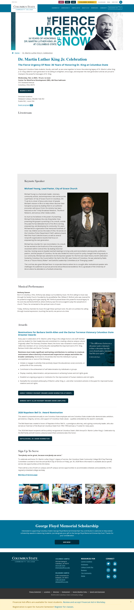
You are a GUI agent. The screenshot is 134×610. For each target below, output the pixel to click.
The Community (86, 573)
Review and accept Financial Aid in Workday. (84, 602)
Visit (67, 2)
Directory (115, 2)
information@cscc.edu (62, 568)
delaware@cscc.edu (61, 582)
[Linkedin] (108, 577)
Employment (66, 592)
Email (108, 2)
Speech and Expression (97, 592)
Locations (47, 592)
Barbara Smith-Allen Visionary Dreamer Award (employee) (43, 401)
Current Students (86, 561)
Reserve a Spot (25, 91)
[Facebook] (114, 570)
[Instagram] (108, 570)
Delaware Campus (62, 573)
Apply (61, 2)
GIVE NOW (66, 542)
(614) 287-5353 (60, 565)
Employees (84, 564)
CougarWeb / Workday (86, 2)
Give (73, 2)
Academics (55, 8)
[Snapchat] (114, 577)
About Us (85, 8)
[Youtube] (115, 564)
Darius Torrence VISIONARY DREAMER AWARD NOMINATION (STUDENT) (45, 393)
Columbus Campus (62, 559)
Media (83, 576)
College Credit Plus (87, 567)
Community (103, 8)
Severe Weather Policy (80, 592)
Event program (23, 105)
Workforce (94, 8)
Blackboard (102, 2)
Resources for (113, 8)
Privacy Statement (35, 592)
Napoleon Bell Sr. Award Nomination (35, 439)
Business (84, 570)
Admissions (64, 8)
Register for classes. (64, 606)
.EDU (14, 2)
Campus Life (75, 8)
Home (17, 53)
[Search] (121, 2)
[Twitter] (108, 564)
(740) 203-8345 (60, 580)
